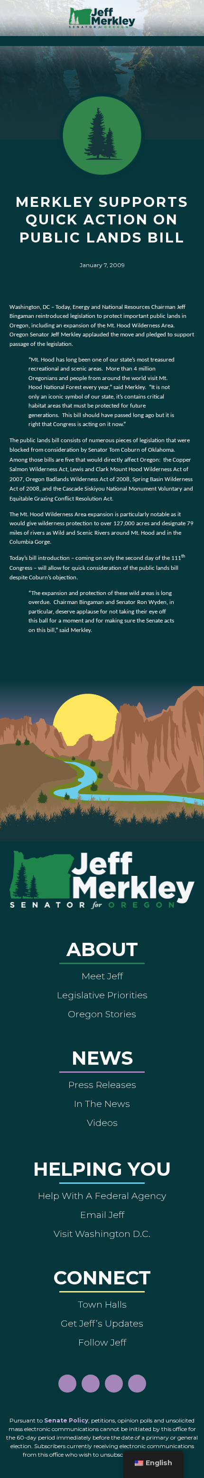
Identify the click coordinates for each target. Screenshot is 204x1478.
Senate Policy (66, 1420)
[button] (102, 38)
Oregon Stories (102, 1014)
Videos (102, 1122)
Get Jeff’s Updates (102, 1323)
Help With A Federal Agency (102, 1195)
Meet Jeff (102, 976)
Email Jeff (102, 1214)
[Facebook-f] (67, 1384)
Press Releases (102, 1084)
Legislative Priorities (102, 995)
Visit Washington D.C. (102, 1233)
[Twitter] (137, 1384)
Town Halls (102, 1304)
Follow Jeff (102, 1342)
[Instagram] (91, 1384)
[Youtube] (114, 1384)
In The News (102, 1103)
